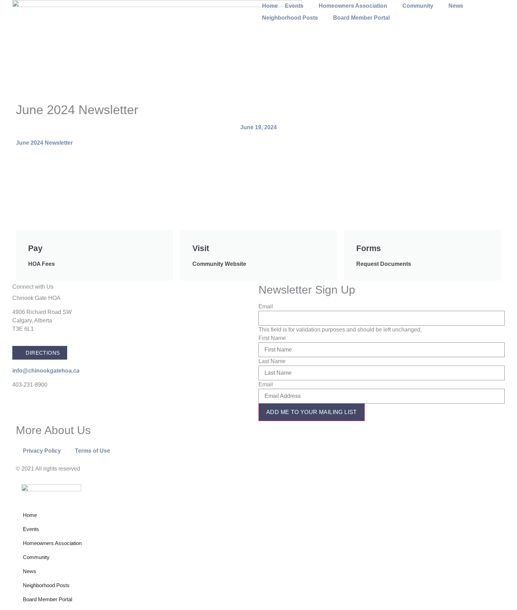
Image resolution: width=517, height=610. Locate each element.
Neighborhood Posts (46, 585)
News (29, 571)
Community (36, 557)
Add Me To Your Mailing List (311, 412)
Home (30, 515)
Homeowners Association (52, 543)
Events (31, 529)
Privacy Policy (42, 451)
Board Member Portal (47, 599)
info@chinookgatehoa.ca (45, 371)
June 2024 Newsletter (44, 143)
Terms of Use (92, 451)
